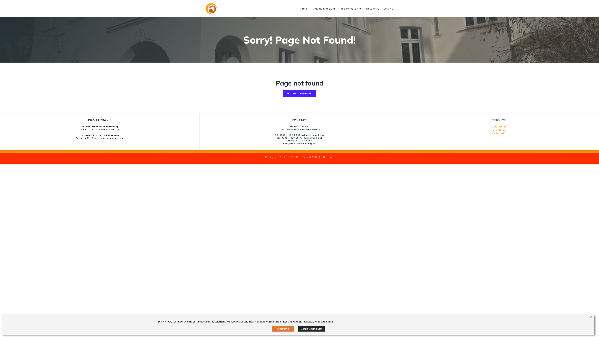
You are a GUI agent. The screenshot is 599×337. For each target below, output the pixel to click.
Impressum (499, 133)
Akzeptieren (283, 328)
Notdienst (372, 8)
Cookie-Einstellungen (311, 328)
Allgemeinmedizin (323, 8)
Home (303, 8)
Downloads (499, 130)
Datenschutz (499, 126)
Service (388, 8)
